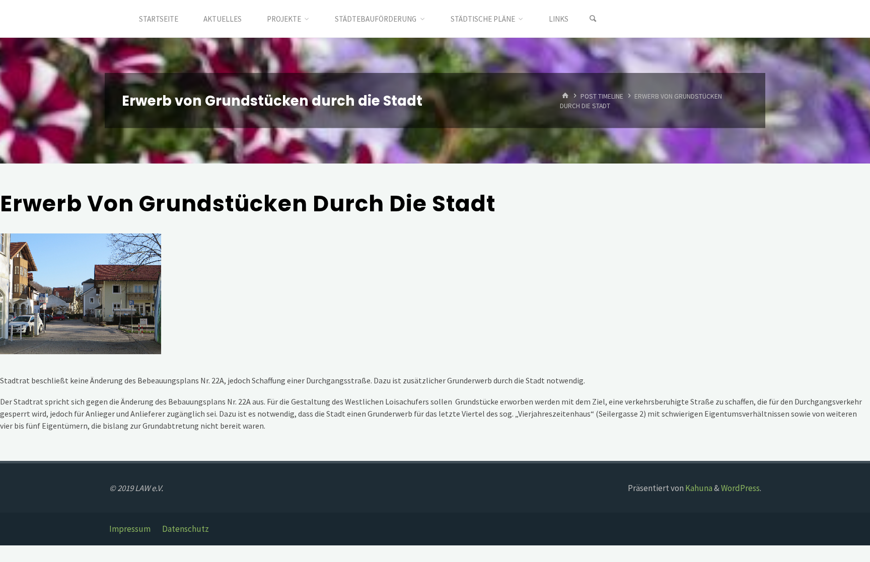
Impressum (130, 528)
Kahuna (698, 488)
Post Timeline (602, 96)
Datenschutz (185, 528)
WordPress (740, 488)
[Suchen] (593, 19)
